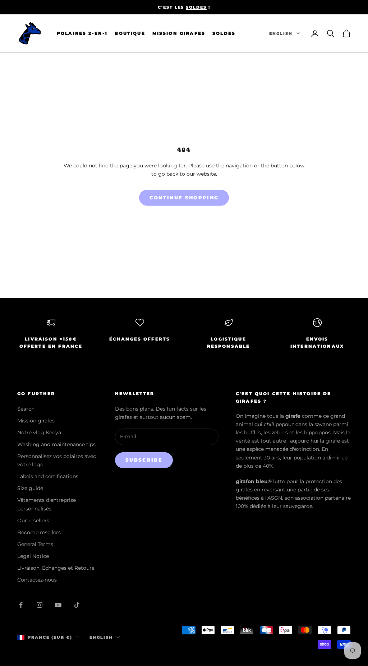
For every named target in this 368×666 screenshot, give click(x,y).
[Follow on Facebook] (20, 605)
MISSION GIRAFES (178, 33)
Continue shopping (184, 197)
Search (25, 409)
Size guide (30, 488)
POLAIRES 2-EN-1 (82, 33)
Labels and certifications (47, 476)
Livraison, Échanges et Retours (55, 568)
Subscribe (143, 460)
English (281, 33)
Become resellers (39, 532)
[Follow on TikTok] (76, 605)
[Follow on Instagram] (39, 605)
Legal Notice (33, 556)
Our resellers (33, 520)
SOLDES (196, 7)
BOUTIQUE (130, 33)
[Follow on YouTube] (58, 605)
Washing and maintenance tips (56, 444)
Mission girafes (36, 420)
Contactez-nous (37, 580)
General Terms (35, 544)
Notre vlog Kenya (39, 432)
